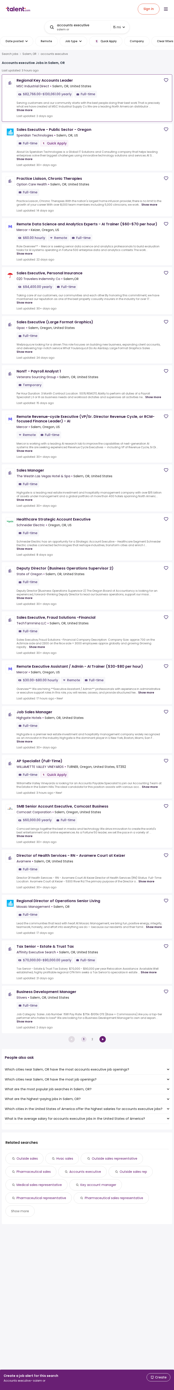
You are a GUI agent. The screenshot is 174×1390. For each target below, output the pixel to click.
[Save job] (166, 80)
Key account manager (98, 1185)
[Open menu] (166, 9)
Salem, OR (29, 54)
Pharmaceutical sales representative (114, 1198)
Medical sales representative (39, 1185)
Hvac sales (64, 1158)
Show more (24, 110)
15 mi (117, 27)
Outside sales (27, 1158)
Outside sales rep (133, 1171)
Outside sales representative (114, 1158)
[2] (102, 1039)
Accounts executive (85, 1171)
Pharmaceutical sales (34, 1171)
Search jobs (10, 54)
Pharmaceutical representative (41, 1198)
